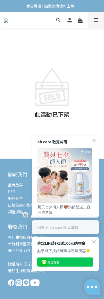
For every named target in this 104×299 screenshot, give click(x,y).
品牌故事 (15, 185)
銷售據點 (15, 211)
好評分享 (15, 198)
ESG (11, 191)
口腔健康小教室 (21, 205)
